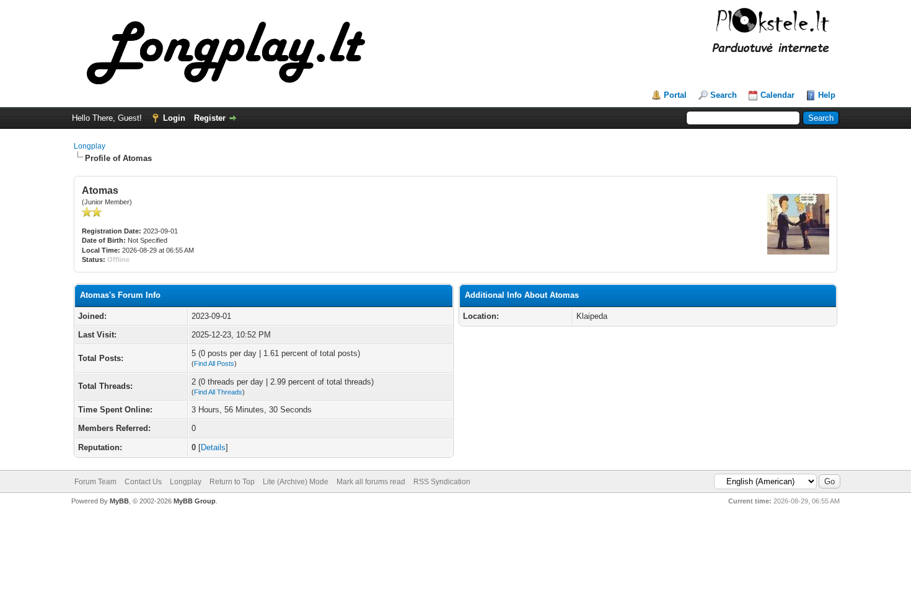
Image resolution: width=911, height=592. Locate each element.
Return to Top (232, 481)
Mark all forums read (371, 481)
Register (210, 118)
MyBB (119, 501)
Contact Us (143, 481)
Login (174, 118)
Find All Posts (214, 363)
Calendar (777, 95)
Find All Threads (218, 392)
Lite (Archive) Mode (295, 481)
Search (723, 95)
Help (826, 95)
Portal (675, 95)
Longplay (89, 146)
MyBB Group (195, 501)
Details (213, 447)
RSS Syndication (441, 481)
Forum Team (95, 481)
